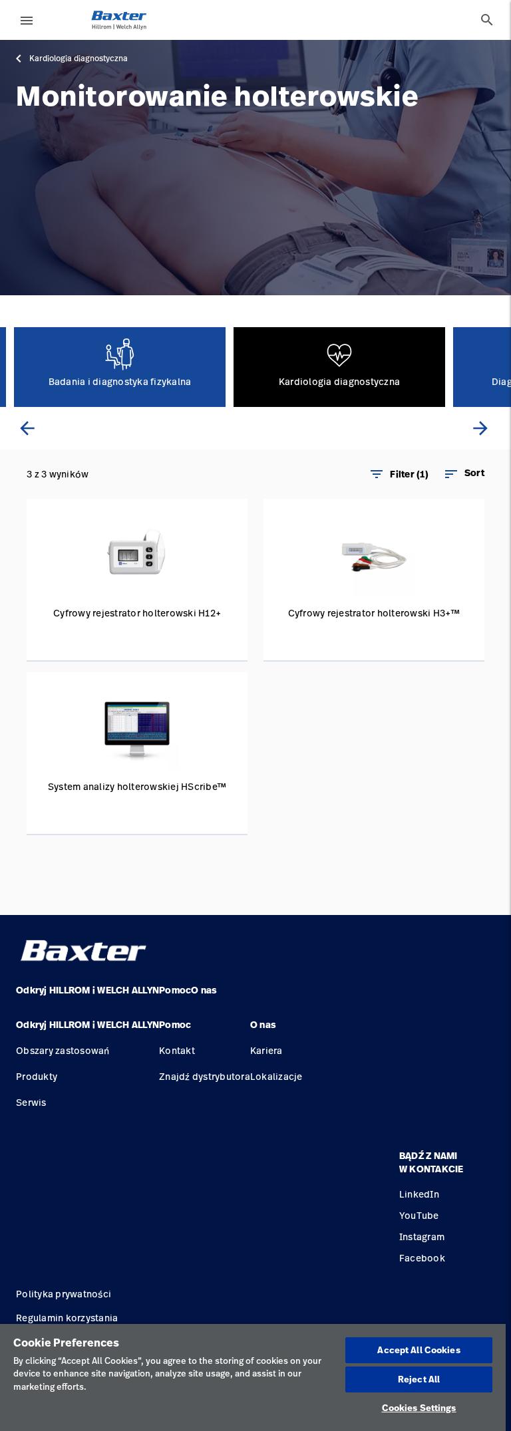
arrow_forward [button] (480, 428)
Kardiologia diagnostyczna (78, 58)
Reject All (419, 1379)
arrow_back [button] (27, 428)
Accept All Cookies (418, 1350)
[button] (463, 474)
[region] (253, 1377)
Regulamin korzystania (67, 1317)
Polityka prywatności (63, 1293)
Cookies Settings (419, 1408)
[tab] (487, 20)
